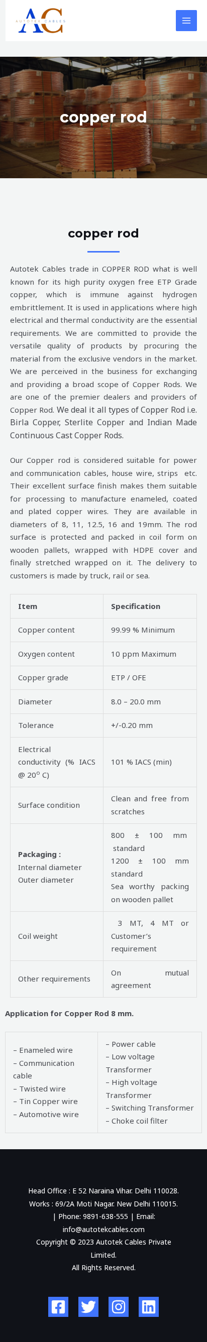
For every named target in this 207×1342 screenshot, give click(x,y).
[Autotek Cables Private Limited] (41, 21)
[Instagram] (119, 1307)
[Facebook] (58, 1307)
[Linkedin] (149, 1307)
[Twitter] (88, 1307)
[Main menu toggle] (186, 21)
